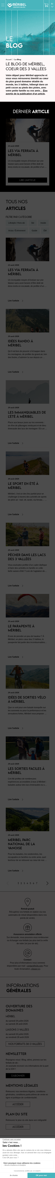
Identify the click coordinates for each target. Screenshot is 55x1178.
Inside (43, 223)
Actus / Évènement (16, 230)
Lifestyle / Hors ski (16, 223)
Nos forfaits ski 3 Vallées (25, 1043)
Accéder (17, 1126)
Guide (34, 230)
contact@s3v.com (35, 966)
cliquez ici (35, 969)
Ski (32, 223)
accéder (17, 1104)
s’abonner (18, 1075)
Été (45, 230)
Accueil (9, 59)
